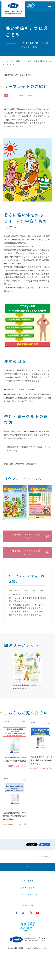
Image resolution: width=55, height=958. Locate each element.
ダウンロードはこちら (21, 95)
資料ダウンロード (15, 766)
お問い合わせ (27, 880)
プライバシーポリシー (27, 894)
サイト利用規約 (27, 887)
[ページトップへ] (27, 867)
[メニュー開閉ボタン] (50, 6)
